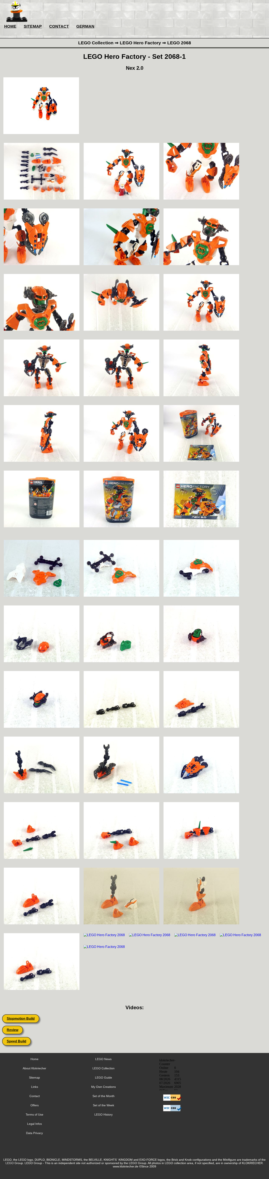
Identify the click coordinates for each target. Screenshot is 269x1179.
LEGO (9, 1163)
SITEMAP (33, 26)
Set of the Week (103, 1105)
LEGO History (103, 1114)
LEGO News (103, 1059)
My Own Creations (103, 1086)
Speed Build (16, 1041)
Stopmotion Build (21, 1018)
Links (34, 1086)
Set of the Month (103, 1096)
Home (34, 1059)
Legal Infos (34, 1123)
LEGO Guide (103, 1077)
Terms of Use (34, 1114)
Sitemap (34, 1077)
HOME (10, 26)
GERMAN (85, 26)
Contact (34, 1096)
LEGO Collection (103, 1068)
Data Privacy (34, 1133)
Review (12, 1030)
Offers (34, 1105)
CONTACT (59, 26)
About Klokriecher (34, 1068)
